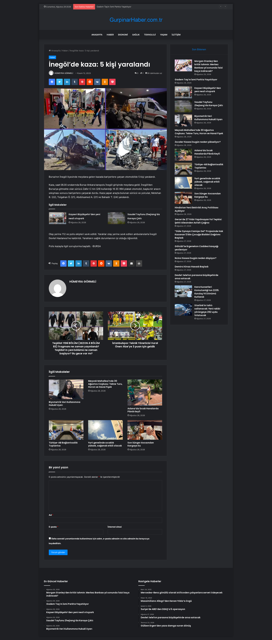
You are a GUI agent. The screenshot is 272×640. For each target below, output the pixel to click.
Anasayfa (96, 34)
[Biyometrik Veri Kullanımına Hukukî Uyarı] (66, 389)
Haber (110, 34)
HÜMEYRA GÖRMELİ (63, 73)
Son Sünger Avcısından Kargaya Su (141, 444)
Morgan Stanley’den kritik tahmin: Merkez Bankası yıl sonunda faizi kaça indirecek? (208, 66)
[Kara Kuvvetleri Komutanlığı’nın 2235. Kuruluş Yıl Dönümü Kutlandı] (183, 291)
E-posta (53, 527)
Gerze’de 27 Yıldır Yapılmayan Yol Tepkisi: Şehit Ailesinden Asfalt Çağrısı (198, 221)
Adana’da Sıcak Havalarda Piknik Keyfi (143, 410)
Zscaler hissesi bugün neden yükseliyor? (198, 141)
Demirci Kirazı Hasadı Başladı (191, 266)
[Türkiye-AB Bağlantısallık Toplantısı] (66, 430)
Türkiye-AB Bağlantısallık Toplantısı (63, 444)
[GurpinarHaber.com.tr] (136, 20)
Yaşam (163, 34)
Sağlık (136, 34)
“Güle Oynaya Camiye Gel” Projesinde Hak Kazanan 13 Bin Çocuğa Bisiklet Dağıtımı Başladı (199, 234)
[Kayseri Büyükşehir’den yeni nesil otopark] (57, 218)
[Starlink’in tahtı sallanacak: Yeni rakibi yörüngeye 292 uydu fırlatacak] (183, 310)
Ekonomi (123, 34)
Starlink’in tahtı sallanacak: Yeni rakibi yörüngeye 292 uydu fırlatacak (207, 310)
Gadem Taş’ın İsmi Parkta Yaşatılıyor (196, 79)
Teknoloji (150, 34)
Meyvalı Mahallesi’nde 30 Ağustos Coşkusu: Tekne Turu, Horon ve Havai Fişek (105, 384)
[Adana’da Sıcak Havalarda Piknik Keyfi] (145, 393)
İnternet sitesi (115, 527)
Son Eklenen (199, 49)
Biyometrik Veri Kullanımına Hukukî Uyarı (64, 403)
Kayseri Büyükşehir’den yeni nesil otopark (117, 6)
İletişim (176, 34)
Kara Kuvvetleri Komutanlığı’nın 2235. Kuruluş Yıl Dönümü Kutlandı (206, 291)
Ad (51, 515)
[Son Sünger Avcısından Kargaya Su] (145, 430)
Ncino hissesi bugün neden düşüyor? (195, 258)
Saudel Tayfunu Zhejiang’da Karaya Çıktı (208, 103)
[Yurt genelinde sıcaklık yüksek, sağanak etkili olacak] (105, 430)
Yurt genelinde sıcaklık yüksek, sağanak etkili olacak (105, 444)
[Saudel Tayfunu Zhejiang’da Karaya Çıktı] (116, 218)
